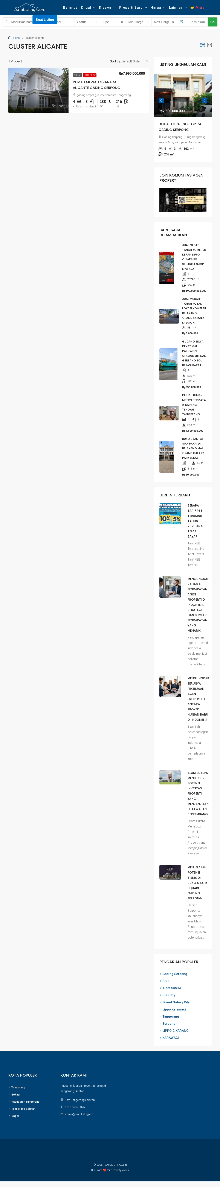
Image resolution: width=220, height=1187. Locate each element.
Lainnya (175, 7)
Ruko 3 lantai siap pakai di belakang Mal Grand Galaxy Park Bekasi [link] (193, 448)
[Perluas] (182, 21)
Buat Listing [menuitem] (45, 20)
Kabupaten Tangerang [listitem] (25, 1101)
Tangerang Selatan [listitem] (23, 1108)
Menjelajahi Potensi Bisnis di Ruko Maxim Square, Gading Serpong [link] (197, 882)
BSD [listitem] (165, 981)
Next (204, 100)
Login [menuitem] (9, 20)
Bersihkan (197, 22)
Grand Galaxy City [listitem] (175, 1002)
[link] (38, 90)
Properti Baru (131, 7)
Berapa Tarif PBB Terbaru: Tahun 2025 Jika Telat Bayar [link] (195, 521)
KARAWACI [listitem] (170, 1038)
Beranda (70, 7)
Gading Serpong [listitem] (174, 974)
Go (212, 22)
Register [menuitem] (23, 20)
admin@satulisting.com (79, 1114)
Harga (156, 7)
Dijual (86, 7)
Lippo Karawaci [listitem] (174, 1009)
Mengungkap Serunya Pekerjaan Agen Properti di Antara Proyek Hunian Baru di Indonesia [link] (198, 699)
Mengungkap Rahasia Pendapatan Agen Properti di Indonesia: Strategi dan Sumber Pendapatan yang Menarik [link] (198, 605)
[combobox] (87, 21)
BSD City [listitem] (168, 995)
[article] (183, 118)
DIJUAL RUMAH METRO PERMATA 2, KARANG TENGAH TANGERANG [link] (194, 404)
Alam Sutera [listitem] (171, 988)
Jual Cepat (90, 75)
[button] (202, 45)
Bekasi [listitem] (15, 1094)
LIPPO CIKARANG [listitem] (175, 1031)
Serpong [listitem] (168, 1024)
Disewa (105, 7)
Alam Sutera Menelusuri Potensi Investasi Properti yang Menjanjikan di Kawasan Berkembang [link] (198, 793)
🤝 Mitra (197, 7)
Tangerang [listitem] (170, 1016)
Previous (161, 100)
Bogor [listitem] (15, 1115)
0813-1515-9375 (75, 1107)
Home (16, 37)
